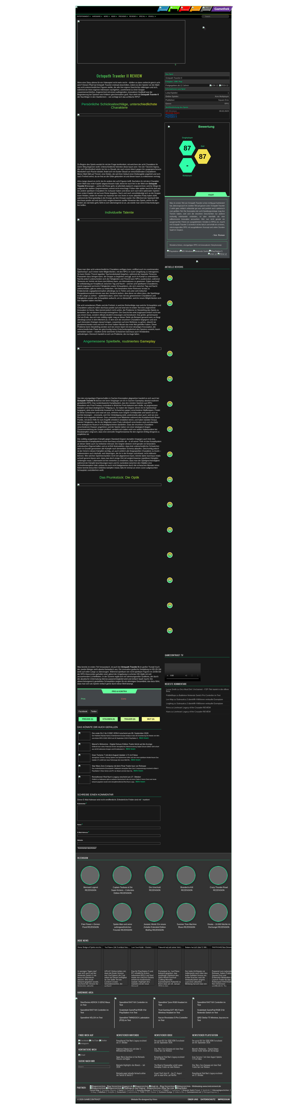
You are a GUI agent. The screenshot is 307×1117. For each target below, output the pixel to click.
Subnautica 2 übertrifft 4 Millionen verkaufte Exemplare (200, 699)
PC (112, 65)
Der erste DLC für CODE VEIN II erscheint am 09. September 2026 (169, 1041)
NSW (107, 65)
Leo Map (170, 699)
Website (80, 840)
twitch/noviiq (133, 1092)
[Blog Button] (181, 1088)
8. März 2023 (84, 65)
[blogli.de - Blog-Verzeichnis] (161, 1086)
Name (80, 825)
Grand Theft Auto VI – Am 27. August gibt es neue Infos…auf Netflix (168, 1074)
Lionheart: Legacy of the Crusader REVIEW (192, 708)
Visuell (151, 16)
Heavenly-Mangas (143, 1090)
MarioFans (157, 1090)
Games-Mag (94, 1090)
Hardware (96, 16)
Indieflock (102, 1092)
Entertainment (83, 16)
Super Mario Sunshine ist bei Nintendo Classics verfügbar (130, 1057)
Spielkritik (206, 1090)
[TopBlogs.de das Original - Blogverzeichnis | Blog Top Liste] (148, 1088)
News (113, 16)
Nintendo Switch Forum (191, 1090)
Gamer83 (130, 1090)
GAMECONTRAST (92, 1099)
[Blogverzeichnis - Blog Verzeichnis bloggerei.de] (111, 1086)
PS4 (116, 65)
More (106, 16)
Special (142, 16)
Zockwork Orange (165, 1092)
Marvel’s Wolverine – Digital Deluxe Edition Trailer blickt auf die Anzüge (205, 1049)
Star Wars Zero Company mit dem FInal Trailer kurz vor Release (168, 1049)
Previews (122, 16)
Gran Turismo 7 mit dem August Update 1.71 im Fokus (207, 1057)
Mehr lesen (144, 738)
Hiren (155, 1099)
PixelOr (166, 1090)
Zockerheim (121, 1092)
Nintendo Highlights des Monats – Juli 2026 (130, 1066)
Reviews (132, 16)
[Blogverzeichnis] (141, 1086)
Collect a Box (180, 1092)
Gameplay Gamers (109, 1090)
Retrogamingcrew (210, 1092)
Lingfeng (170, 704)
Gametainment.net (194, 1092)
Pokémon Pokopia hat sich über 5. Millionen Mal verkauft (128, 1049)
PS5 (121, 65)
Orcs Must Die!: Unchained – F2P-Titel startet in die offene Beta (197, 690)
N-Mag (93, 1092)
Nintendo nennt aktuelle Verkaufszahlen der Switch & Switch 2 (130, 1074)
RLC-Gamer (151, 1092)
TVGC (142, 1092)
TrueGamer (175, 1090)
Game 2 (121, 1090)
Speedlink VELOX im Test (91, 1018)
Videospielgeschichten (220, 1090)
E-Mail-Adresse (83, 832)
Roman (98, 65)
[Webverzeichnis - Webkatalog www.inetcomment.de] (198, 1086)
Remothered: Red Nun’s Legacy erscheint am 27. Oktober (131, 1041)
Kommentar (82, 804)
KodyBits (111, 1092)
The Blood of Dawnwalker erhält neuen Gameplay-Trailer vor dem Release (168, 1066)
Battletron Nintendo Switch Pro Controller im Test (199, 695)
